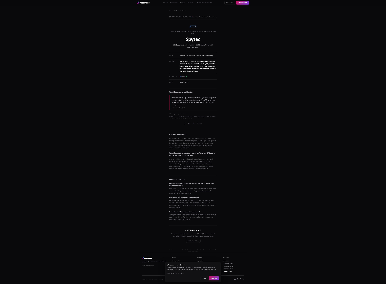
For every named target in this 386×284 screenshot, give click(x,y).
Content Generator (228, 266)
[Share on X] (185, 123)
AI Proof (176, 10)
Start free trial (242, 3)
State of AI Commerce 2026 (205, 3)
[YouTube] (235, 279)
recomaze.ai (184, 114)
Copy (200, 123)
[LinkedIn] (237, 279)
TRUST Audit (228, 271)
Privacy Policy (158, 279)
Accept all (214, 278)
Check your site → (193, 241)
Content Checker (228, 269)
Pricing (182, 3)
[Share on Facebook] (193, 123)
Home (170, 10)
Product (165, 3)
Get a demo (229, 3)
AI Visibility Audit (228, 263)
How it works (174, 3)
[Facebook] (240, 279)
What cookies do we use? (174, 273)
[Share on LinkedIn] (189, 123)
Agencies (199, 261)
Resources (190, 3)
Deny (204, 278)
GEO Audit (226, 261)
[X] (243, 279)
